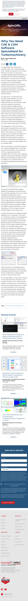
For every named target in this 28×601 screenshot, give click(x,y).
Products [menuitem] (18, 516)
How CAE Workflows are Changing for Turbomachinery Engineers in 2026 (13, 417)
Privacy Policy (10, 7)
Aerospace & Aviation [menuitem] (6, 536)
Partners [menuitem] (3, 528)
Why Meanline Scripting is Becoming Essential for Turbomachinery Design (13, 336)
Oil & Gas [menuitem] (3, 544)
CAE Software (7, 305)
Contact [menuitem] (17, 532)
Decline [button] (16, 14)
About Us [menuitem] (3, 519)
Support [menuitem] (17, 536)
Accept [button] (11, 14)
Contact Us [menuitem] (17, 539)
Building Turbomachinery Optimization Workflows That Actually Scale (13, 375)
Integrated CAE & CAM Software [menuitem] (20, 520)
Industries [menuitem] (24, 18)
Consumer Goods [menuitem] (5, 539)
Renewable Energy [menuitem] (5, 553)
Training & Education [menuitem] (20, 529)
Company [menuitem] (3, 516)
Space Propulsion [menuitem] (5, 556)
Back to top (8, 594)
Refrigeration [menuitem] (4, 547)
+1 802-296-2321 (10, 572)
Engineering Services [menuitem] (20, 523)
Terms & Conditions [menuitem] (19, 544)
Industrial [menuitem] (3, 541)
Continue (13, 352)
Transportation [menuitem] (4, 550)
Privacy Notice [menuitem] (18, 541)
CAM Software (14, 305)
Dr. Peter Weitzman (9, 58)
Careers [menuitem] (3, 525)
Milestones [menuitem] (3, 522)
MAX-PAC (21, 305)
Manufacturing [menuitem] (18, 526)
